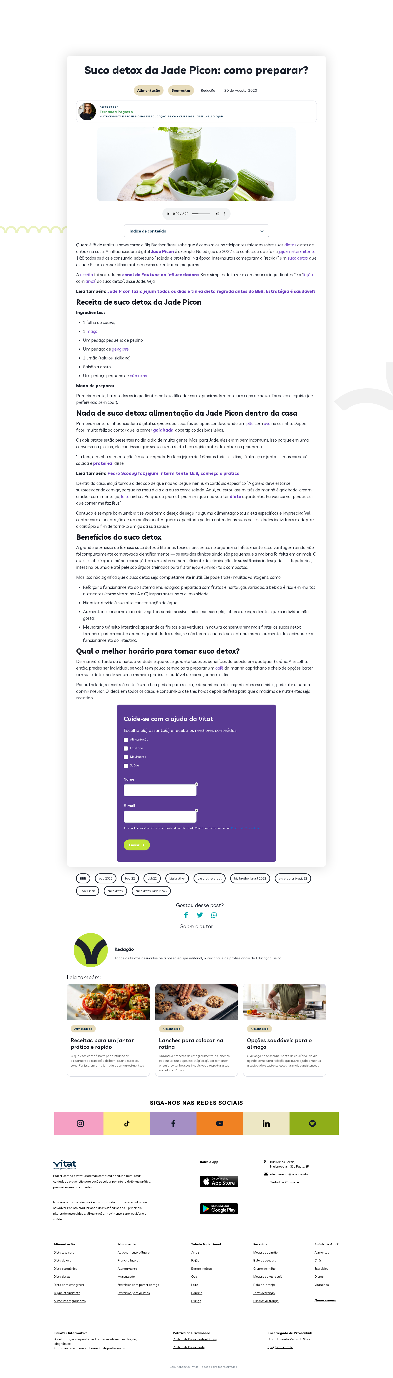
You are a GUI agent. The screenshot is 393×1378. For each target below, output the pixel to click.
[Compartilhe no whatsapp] (214, 915)
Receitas (260, 1244)
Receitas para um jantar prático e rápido (102, 1043)
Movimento (127, 1244)
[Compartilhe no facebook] (186, 915)
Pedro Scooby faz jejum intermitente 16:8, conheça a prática (173, 473)
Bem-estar (181, 90)
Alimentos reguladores (70, 1301)
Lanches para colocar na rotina (191, 1043)
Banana (196, 1293)
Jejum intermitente (67, 1293)
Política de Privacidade (188, 1347)
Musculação (126, 1276)
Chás (318, 1260)
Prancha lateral (128, 1260)
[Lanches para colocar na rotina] (196, 1019)
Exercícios (321, 1269)
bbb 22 (130, 878)
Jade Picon (162, 251)
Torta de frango (264, 1293)
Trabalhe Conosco (284, 1182)
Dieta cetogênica (65, 1269)
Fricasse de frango (266, 1301)
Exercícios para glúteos (134, 1293)
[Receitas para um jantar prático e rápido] (108, 1019)
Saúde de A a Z (327, 1244)
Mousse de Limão (265, 1252)
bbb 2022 (105, 878)
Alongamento (127, 1269)
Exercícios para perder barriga (138, 1285)
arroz (90, 281)
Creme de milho (264, 1269)
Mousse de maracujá (267, 1276)
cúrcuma (138, 375)
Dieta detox (62, 1276)
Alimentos (322, 1252)
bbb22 (152, 878)
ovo (267, 423)
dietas (290, 245)
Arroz (195, 1252)
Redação (208, 90)
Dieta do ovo (62, 1260)
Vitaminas (322, 1285)
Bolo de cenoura (264, 1260)
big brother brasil (210, 878)
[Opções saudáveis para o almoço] (284, 1019)
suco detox (297, 258)
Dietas (319, 1276)
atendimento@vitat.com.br (289, 1174)
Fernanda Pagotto (116, 111)
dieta (235, 496)
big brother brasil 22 (293, 878)
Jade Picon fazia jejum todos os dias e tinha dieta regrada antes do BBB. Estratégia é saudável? (211, 291)
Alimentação (148, 90)
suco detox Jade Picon (151, 891)
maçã (92, 331)
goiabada (163, 430)
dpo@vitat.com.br (280, 1347)
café (219, 668)
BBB (83, 878)
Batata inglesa (201, 1269)
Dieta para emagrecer (69, 1285)
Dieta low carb (64, 1252)
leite (125, 496)
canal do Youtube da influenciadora (160, 274)
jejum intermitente (297, 251)
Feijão (195, 1260)
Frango (196, 1301)
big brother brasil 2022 (250, 878)
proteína (102, 463)
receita (86, 274)
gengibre (120, 349)
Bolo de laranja (264, 1285)
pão (250, 423)
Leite (194, 1285)
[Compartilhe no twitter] (200, 915)
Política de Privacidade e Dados (195, 1339)
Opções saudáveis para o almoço (279, 1043)
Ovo (194, 1276)
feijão (308, 274)
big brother (177, 878)
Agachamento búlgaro (134, 1252)
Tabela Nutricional (206, 1244)
